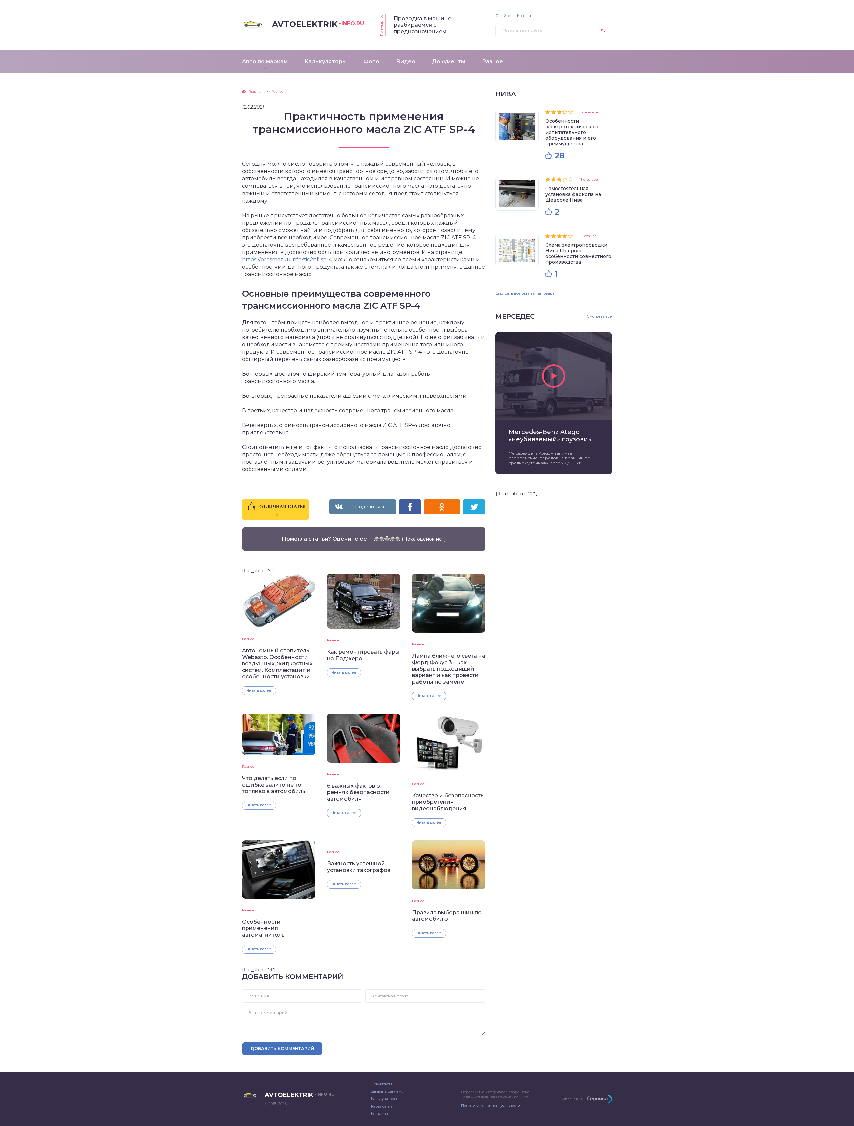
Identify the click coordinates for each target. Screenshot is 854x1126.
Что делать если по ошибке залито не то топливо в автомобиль (273, 784)
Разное (248, 639)
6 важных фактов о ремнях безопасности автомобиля (358, 792)
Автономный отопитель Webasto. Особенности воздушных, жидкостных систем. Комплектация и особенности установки (277, 663)
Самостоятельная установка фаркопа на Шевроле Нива (573, 194)
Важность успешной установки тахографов (358, 866)
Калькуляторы (384, 1098)
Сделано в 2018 (573, 1099)
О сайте (502, 16)
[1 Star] (376, 538)
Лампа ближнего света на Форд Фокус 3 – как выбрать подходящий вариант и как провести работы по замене (448, 669)
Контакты (525, 16)
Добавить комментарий (282, 1048)
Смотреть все (599, 316)
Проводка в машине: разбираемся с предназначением (423, 25)
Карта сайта (382, 1106)
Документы (381, 1084)
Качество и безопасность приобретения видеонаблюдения (448, 802)
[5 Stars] (397, 538)
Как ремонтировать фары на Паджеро (363, 655)
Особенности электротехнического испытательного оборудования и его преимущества (572, 132)
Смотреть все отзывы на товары (525, 293)
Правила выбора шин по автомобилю (447, 915)
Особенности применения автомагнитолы (264, 928)
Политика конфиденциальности (490, 1105)
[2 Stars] (381, 538)
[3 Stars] (387, 538)
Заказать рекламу (387, 1091)
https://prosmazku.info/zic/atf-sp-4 (287, 259)
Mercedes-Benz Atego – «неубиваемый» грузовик (550, 435)
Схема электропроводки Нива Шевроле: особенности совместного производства (578, 253)
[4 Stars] (392, 538)
